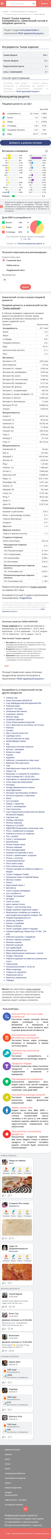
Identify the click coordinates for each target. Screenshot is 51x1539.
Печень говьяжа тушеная (18, 939)
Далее (25, 287)
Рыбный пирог (13, 706)
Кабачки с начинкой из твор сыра (22, 760)
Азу (7, 744)
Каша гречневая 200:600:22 (19, 700)
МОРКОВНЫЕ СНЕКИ (16, 741)
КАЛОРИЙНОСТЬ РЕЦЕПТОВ (15, 1478)
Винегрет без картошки (17, 763)
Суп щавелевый (13, 947)
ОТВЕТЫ (8, 1483)
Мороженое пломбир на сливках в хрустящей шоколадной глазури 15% (24, 913)
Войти (44, 3)
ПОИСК (7, 1469)
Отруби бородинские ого (18, 917)
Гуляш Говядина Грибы (17, 874)
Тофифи (10, 980)
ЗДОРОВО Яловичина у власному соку (24, 828)
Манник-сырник (14, 942)
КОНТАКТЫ (22, 1500)
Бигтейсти (11, 888)
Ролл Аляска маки (15, 866)
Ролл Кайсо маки (14, 863)
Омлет (9, 882)
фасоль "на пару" (14, 708)
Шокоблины (12, 841)
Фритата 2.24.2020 (15, 825)
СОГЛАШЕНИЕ (10, 1505)
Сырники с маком (14, 714)
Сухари (9, 730)
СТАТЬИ (7, 1464)
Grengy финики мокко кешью (20, 787)
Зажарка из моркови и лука (19, 852)
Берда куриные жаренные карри (22, 909)
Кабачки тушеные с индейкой (20, 936)
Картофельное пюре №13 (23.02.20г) (23, 768)
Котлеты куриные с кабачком (20, 795)
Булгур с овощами (15, 749)
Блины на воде (13, 752)
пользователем (28, 30)
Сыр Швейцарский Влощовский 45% (23, 703)
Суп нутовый (12, 801)
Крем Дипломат (13, 790)
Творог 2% (11, 771)
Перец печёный (13, 926)
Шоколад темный (14, 920)
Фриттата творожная (16, 977)
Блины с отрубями (15, 923)
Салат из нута (12, 901)
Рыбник (10, 727)
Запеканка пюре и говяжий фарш (22, 877)
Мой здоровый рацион (31, 33)
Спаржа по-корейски (16, 972)
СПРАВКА (8, 1492)
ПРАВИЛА (19, 1505)
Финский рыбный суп (16, 950)
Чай (8, 765)
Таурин (9, 754)
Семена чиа (11, 697)
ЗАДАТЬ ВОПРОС (11, 1500)
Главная (5, 11)
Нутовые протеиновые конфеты (21, 793)
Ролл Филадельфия (15, 850)
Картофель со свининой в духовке (22, 779)
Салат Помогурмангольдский (20, 722)
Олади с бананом (14, 956)
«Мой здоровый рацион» (30, 678)
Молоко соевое (13, 879)
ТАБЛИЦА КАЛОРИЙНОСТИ (15, 1473)
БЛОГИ (7, 1459)
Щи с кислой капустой (17, 733)
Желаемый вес (9, 275)
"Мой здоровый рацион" (28, 91)
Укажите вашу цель (11, 257)
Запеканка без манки (16, 711)
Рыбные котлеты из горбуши (20, 833)
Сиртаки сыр (12, 817)
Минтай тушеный (14, 945)
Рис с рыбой (12, 836)
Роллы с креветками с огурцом (21, 855)
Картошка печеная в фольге (19, 746)
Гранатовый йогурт (15, 860)
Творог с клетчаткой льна (18, 907)
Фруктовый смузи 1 (15, 885)
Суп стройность (13, 893)
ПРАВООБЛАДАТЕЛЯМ (13, 1488)
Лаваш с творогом (15, 803)
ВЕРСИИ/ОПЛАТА (11, 1495)
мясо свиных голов (15, 904)
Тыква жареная (39, 14)
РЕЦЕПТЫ (8, 1454)
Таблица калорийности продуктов (24, 11)
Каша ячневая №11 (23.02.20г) (20, 776)
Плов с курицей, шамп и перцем (22, 928)
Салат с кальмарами (16, 806)
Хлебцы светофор (14, 820)
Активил (10, 898)
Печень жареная (14, 822)
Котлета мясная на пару (17, 738)
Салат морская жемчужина (19, 782)
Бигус (8, 798)
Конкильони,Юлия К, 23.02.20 (20, 966)
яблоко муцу (12, 716)
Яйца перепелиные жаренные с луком (24, 953)
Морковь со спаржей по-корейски (22, 773)
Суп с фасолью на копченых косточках (25, 725)
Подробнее (25, 597)
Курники (10, 757)
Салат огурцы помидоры (18, 890)
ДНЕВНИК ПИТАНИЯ (12, 1450)
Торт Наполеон (13, 809)
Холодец (10, 784)
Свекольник (12, 964)
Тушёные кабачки (15, 719)
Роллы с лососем (14, 858)
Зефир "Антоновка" (15, 896)
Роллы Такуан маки (15, 844)
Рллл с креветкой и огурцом (20, 831)
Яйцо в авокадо (13, 969)
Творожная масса (14, 975)
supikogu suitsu (13, 735)
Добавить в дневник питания (25, 142)
